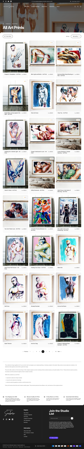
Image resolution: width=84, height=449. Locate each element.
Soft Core (7, 306)
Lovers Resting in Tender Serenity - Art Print (64, 152)
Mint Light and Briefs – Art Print (39, 74)
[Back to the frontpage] (3, 23)
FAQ (25, 434)
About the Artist (27, 430)
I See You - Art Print (62, 113)
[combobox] (75, 1)
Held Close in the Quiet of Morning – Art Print (64, 191)
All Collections (27, 420)
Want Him (60, 267)
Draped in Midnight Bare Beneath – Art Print (64, 344)
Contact (25, 436)
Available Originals (28, 414)
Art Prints (26, 416)
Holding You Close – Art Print (38, 267)
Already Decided (35, 306)
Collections (8, 23)
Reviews (26, 422)
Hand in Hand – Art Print (11, 190)
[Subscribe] (72, 418)
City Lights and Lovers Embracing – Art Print (63, 229)
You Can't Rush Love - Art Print (12, 228)
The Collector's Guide (29, 432)
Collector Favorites (28, 418)
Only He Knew (34, 113)
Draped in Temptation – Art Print (13, 74)
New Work (26, 412)
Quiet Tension (8, 343)
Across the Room (62, 306)
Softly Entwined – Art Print (37, 190)
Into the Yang (34, 343)
